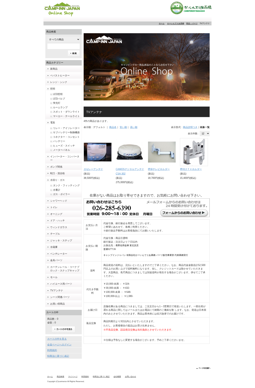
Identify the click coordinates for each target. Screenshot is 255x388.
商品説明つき (190, 127)
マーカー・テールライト (66, 116)
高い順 (133, 127)
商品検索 (60, 376)
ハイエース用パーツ (61, 283)
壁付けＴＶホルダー (191, 169)
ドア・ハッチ (57, 220)
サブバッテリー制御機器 (66, 132)
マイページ (72, 376)
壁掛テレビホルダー (159, 169)
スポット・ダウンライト (66, 111)
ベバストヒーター (60, 75)
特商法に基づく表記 (58, 356)
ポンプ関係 (56, 166)
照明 (52, 88)
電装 (52, 122)
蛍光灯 (56, 103)
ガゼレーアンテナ (93, 169)
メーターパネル (61, 150)
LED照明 (58, 94)
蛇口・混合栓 (57, 173)
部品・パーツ (192, 23)
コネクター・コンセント (66, 136)
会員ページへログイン (59, 344)
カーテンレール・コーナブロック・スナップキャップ (64, 269)
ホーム (161, 23)
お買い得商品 (57, 303)
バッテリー (59, 141)
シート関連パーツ (60, 297)
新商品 (53, 68)
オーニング (56, 214)
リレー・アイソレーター (66, 128)
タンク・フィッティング (66, 185)
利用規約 (52, 350)
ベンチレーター (58, 253)
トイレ (53, 207)
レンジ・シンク (58, 82)
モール (53, 277)
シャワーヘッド (58, 200)
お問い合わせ (130, 376)
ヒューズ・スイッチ (64, 145)
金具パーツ (56, 260)
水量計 (56, 189)
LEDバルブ (59, 98)
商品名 (112, 127)
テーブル (55, 233)
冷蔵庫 (53, 247)
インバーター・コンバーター (64, 158)
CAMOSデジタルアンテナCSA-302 (130, 171)
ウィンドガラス (58, 227)
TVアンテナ (56, 290)
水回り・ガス (57, 180)
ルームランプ (60, 107)
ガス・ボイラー (61, 194)
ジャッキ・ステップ (61, 240)
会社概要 (117, 376)
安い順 (123, 127)
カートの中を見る (63, 329)
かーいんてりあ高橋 (175, 23)
